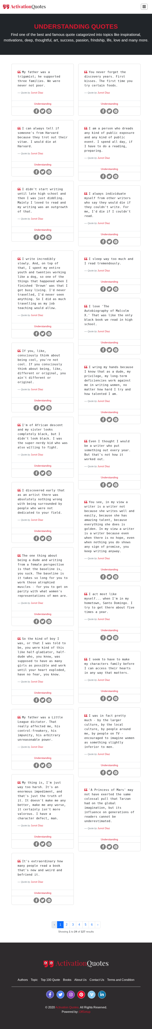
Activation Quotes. (67, 1007)
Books (67, 979)
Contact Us (97, 979)
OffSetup (84, 1011)
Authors (23, 979)
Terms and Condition (120, 979)
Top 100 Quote (50, 979)
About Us (80, 979)
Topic (34, 979)
